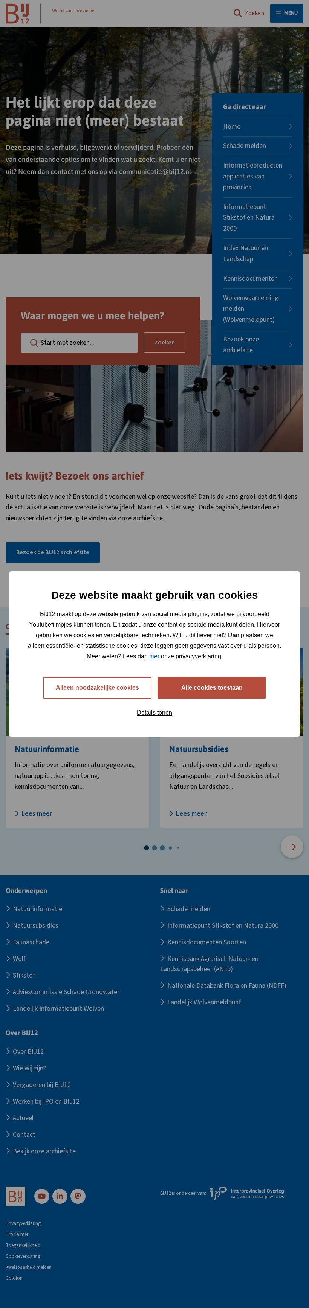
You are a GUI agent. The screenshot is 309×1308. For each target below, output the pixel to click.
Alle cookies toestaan (212, 687)
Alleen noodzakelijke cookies (97, 687)
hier (154, 656)
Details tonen (154, 712)
